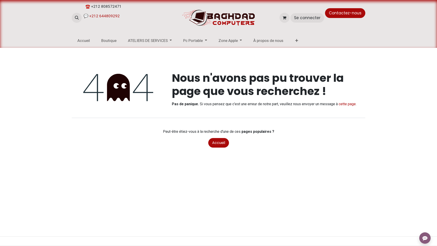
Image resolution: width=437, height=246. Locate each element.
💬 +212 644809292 (101, 16)
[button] (77, 18)
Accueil (218, 142)
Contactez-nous (345, 13)
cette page (347, 104)
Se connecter (307, 17)
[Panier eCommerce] (284, 18)
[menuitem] (84, 41)
